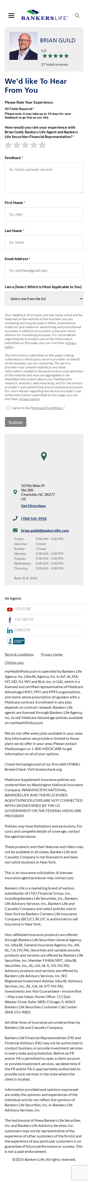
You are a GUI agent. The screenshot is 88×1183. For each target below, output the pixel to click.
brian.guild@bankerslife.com (45, 530)
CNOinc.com (14, 662)
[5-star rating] (42, 144)
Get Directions (33, 505)
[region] (44, 461)
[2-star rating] (17, 144)
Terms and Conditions (47, 408)
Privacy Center (52, 654)
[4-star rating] (34, 144)
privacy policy (29, 399)
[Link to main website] (44, 15)
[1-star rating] (9, 144)
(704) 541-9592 (34, 518)
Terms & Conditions (19, 654)
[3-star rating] (26, 144)
